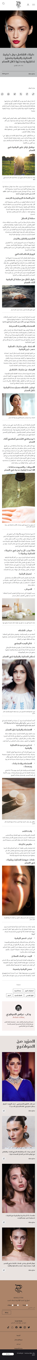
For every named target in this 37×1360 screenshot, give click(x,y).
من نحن (18, 1344)
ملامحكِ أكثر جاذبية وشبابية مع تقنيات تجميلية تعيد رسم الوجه (20, 1216)
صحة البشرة (17, 990)
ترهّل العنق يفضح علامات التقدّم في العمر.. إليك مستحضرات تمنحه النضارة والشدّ (19, 1264)
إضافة (6, 1312)
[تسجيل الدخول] (28, 5)
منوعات (9, 1305)
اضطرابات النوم (29, 990)
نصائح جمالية (32, 73)
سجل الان (8, 1354)
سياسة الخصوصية (18, 1348)
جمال (15, 1305)
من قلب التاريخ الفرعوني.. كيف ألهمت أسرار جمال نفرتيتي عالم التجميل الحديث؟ (19, 1105)
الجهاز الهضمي (14, 263)
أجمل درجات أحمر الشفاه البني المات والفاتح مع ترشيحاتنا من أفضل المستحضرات (18, 1153)
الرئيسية (18, 1335)
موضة (24, 1305)
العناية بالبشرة (13, 374)
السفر (9, 995)
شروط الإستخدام (18, 1339)
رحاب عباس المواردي (18, 65)
